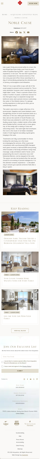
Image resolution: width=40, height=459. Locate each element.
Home (5, 15)
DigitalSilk (25, 455)
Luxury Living (9, 235)
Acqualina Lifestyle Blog (24, 15)
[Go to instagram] (24, 379)
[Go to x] (33, 379)
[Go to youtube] (30, 379)
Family (7, 275)
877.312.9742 (20, 395)
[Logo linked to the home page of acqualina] (20, 3)
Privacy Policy (26, 366)
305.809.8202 (20, 403)
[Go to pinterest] (37, 379)
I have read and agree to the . (18, 366)
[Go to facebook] (27, 379)
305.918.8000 (20, 387)
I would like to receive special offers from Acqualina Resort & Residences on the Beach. (20, 362)
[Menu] (2, 3)
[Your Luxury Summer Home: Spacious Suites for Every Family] (20, 269)
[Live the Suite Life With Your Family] (20, 307)
